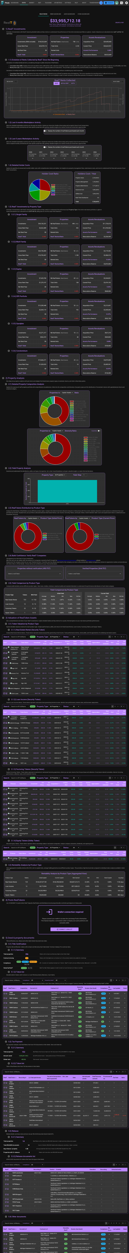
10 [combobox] (121, 636)
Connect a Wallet (65, 929)
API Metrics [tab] (58, 2)
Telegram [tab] (48, 2)
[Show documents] (124, 993)
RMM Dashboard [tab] (55, 14)
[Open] (60, 574)
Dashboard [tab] (15, 2)
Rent (56, 83)
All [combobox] (74, 637)
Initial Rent (65, 83)
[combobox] (33, 573)
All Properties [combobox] (59, 475)
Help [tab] (76, 2)
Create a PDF (119, 22)
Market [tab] (31, 2)
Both (73, 83)
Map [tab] (39, 2)
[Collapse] (3, 29)
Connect (110, 3)
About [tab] (84, 2)
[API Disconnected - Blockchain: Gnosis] (116, 2)
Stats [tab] (24, 2)
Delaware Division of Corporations (66, 560)
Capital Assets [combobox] (66, 392)
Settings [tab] (68, 2)
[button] (32, 155)
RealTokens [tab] (43, 14)
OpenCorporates (91, 560)
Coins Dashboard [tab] (83, 14)
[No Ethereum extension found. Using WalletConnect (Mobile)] (101, 3)
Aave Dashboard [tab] (69, 14)
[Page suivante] (118, 637)
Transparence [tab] (94, 2)
